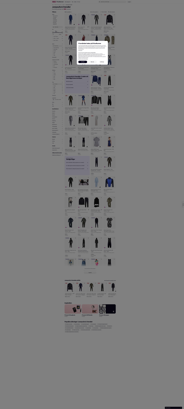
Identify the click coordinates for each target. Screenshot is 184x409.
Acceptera (83, 61)
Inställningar (102, 61)
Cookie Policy (80, 50)
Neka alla (92, 61)
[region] (92, 53)
